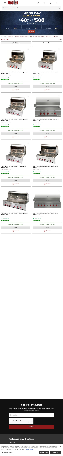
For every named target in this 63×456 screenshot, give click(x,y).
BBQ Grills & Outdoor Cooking (37, 36)
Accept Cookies (44, 452)
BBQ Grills (48, 36)
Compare (17, 89)
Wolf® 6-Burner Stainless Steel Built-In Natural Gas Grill (45, 213)
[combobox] (47, 42)
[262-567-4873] (51, 3)
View (16, 86)
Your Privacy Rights (7, 452)
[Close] (60, 446)
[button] (5, 3)
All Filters (16, 42)
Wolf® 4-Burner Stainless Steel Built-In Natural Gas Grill (13, 166)
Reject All (55, 452)
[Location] (44, 3)
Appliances (10, 36)
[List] (38, 3)
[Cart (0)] (57, 3)
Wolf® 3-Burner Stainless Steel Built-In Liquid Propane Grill (14, 72)
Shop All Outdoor (24, 36)
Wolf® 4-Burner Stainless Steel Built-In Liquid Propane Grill (14, 119)
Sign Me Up (32, 426)
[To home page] (13, 2)
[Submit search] (59, 7)
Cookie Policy (29, 449)
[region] (31, 450)
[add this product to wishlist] (28, 50)
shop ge (31, 31)
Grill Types (55, 36)
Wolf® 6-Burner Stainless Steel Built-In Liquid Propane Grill (14, 213)
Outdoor (17, 36)
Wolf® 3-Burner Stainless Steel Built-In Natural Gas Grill (45, 72)
